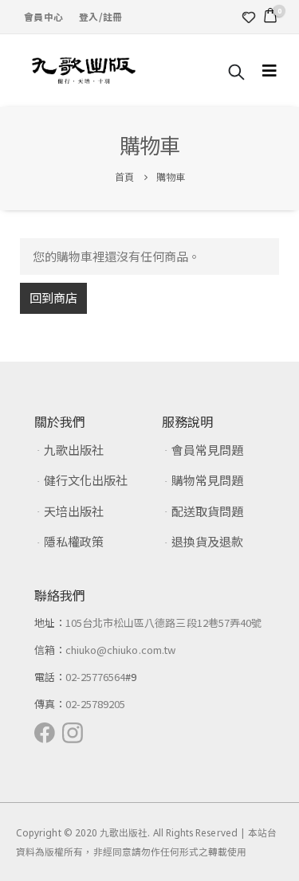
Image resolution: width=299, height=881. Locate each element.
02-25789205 (95, 703)
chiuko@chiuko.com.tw (120, 649)
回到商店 (53, 297)
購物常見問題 (207, 480)
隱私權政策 (74, 541)
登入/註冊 (100, 16)
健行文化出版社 (86, 480)
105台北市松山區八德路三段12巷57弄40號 (163, 622)
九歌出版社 (74, 449)
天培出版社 (74, 511)
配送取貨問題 (207, 511)
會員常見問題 (207, 449)
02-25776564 (95, 676)
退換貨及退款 (207, 541)
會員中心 (43, 16)
